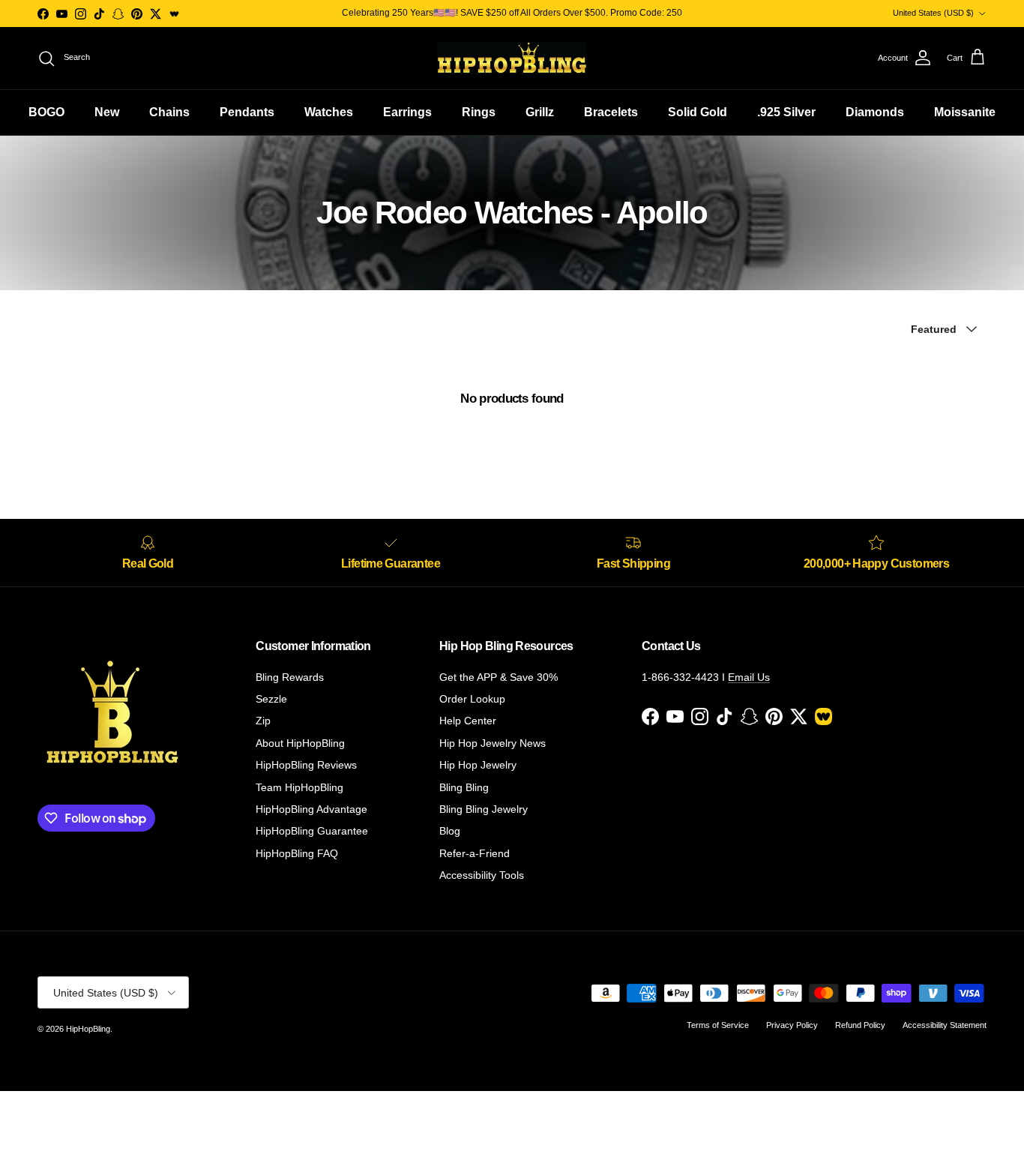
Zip (263, 721)
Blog (449, 831)
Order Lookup (472, 699)
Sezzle (271, 699)
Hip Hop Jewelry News (492, 743)
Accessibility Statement (945, 1025)
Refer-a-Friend (474, 853)
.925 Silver (786, 112)
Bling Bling (464, 787)
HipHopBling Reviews (306, 765)
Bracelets (611, 112)
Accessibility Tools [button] (481, 875)
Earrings (407, 112)
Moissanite (965, 112)
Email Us (749, 677)
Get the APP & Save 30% (498, 677)
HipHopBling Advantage (311, 809)
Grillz (539, 112)
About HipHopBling (300, 743)
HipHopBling (88, 1028)
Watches (328, 112)
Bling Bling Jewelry (483, 809)
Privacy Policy (792, 1025)
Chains (169, 112)
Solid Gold (697, 112)
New (106, 112)
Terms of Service (718, 1025)
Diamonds (875, 112)
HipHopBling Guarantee (312, 831)
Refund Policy (860, 1025)
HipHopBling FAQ (297, 853)
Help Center (467, 721)
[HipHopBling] (512, 58)
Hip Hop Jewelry (477, 765)
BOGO (46, 112)
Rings (479, 112)
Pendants (247, 112)
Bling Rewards (290, 677)
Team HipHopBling (299, 787)
